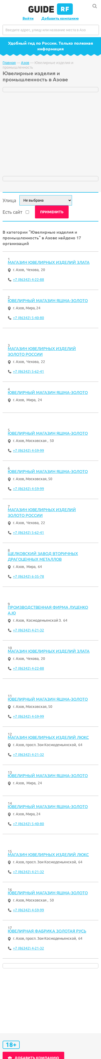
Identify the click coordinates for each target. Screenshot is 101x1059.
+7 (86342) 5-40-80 (28, 318)
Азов (25, 63)
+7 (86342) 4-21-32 (28, 630)
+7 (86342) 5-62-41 (28, 371)
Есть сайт (12, 212)
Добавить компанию (60, 18)
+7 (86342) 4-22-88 (28, 280)
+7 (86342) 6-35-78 (28, 576)
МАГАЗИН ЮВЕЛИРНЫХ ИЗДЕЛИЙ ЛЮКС (48, 737)
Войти (28, 18)
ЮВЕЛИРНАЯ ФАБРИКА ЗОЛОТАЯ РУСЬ (47, 931)
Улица (9, 200)
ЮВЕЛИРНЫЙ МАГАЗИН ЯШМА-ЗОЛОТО (48, 300)
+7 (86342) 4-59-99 (28, 450)
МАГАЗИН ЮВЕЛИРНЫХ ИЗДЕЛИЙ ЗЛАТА (49, 262)
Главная (9, 63)
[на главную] (50, 13)
